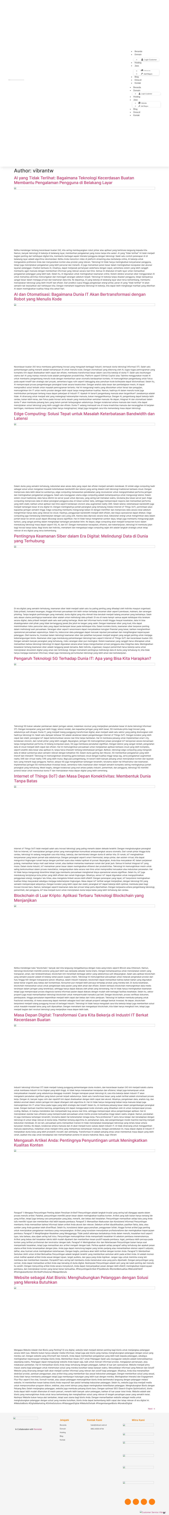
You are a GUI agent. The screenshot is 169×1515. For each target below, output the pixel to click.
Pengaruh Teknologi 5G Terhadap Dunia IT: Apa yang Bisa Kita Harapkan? (82, 658)
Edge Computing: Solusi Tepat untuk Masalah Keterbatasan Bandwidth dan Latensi (84, 416)
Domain (138, 54)
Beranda (138, 51)
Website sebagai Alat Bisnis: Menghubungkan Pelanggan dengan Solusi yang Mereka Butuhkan (81, 1280)
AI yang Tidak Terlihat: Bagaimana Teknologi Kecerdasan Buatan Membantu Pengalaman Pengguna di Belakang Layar (74, 180)
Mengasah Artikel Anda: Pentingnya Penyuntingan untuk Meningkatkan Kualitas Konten (80, 1142)
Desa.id (138, 80)
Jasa (137, 66)
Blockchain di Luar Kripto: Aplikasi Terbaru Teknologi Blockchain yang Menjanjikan (79, 898)
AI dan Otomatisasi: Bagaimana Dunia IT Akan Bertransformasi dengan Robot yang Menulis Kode (80, 296)
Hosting (138, 63)
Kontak (138, 83)
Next (151, 1408)
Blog (137, 77)
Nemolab (38, 1429)
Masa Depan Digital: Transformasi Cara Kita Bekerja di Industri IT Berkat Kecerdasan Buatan (81, 1017)
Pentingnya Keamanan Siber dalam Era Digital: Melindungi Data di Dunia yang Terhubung (81, 538)
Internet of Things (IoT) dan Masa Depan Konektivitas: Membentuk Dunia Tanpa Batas (82, 778)
